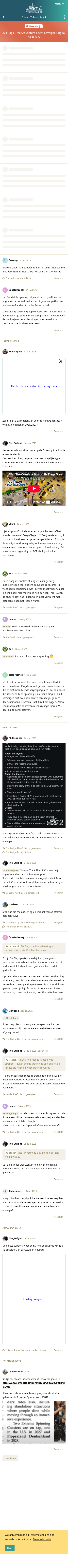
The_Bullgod (12, 1018)
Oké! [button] (9, 1548)
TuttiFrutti (14, 946)
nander (9, 656)
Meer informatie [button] (42, 1539)
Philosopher (12, 870)
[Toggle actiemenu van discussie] (64, 17)
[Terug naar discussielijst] (3, 17)
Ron (8, 626)
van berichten (33, 17)
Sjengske (13, 1059)
